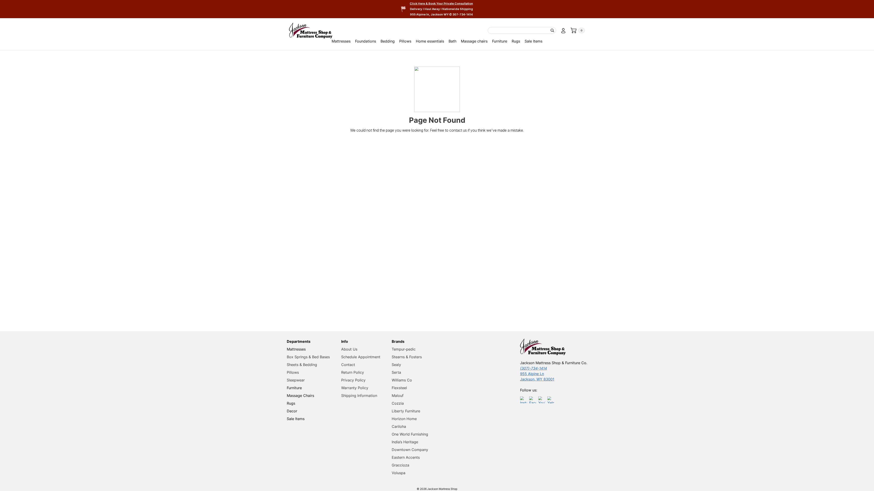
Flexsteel (399, 388)
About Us (349, 349)
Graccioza (400, 465)
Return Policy (352, 372)
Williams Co (402, 380)
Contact (348, 364)
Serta (396, 372)
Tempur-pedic (404, 349)
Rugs (516, 41)
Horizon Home (404, 418)
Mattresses (341, 41)
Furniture (499, 41)
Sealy (396, 364)
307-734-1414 (462, 14)
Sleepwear (296, 380)
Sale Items (533, 41)
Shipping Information (359, 395)
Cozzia (398, 403)
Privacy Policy (353, 380)
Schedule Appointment (360, 357)
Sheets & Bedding (302, 364)
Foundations (365, 41)
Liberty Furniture (406, 411)
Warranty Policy (354, 388)
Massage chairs (474, 41)
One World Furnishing (410, 434)
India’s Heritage (405, 442)
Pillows (405, 41)
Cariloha (399, 426)
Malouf (398, 395)
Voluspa (398, 473)
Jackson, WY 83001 (537, 379)
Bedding (388, 41)
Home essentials (430, 41)
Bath (452, 41)
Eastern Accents (406, 457)
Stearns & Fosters (407, 357)
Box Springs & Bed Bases (308, 357)
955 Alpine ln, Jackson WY (429, 14)
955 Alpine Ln (532, 373)
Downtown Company (410, 449)
